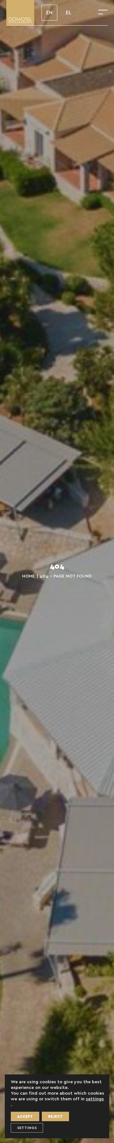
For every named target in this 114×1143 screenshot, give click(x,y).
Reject (55, 1116)
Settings (27, 1128)
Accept (25, 1116)
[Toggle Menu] (103, 12)
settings (95, 1099)
